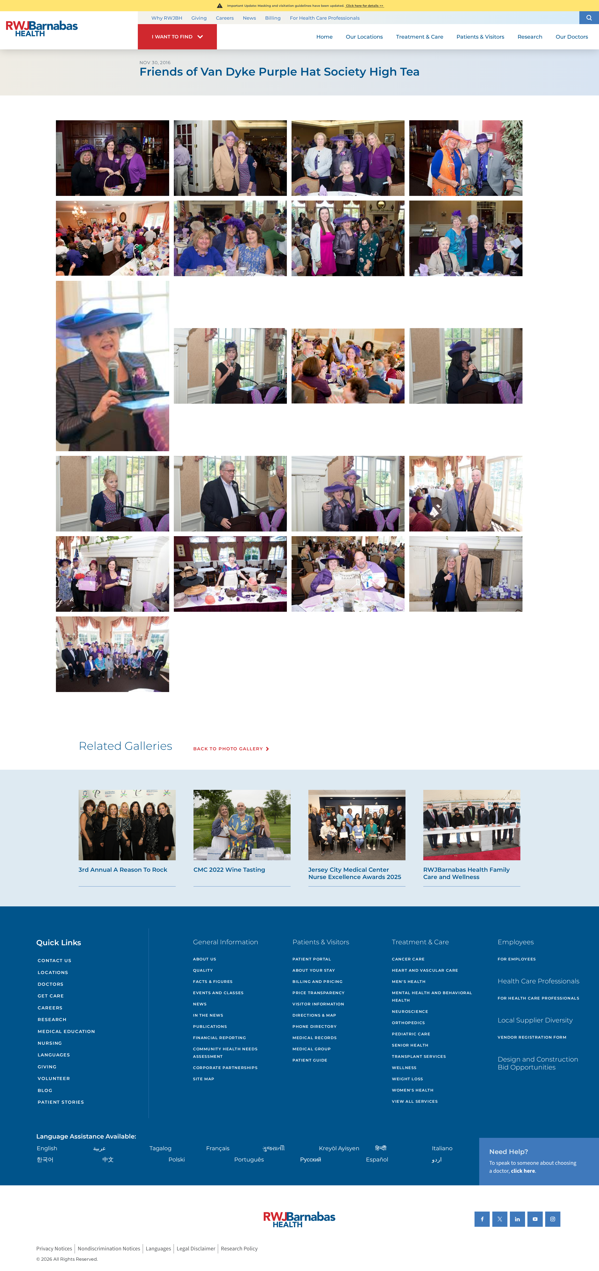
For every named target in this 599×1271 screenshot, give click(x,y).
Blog (45, 1090)
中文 (108, 1159)
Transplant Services (419, 1056)
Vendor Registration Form (532, 1037)
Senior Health (410, 1045)
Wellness (404, 1068)
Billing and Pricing (317, 981)
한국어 (45, 1159)
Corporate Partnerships (225, 1068)
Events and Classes (218, 993)
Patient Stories (61, 1102)
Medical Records (314, 1038)
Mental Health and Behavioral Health (432, 997)
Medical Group (311, 1049)
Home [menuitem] (324, 36)
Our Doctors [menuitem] (572, 36)
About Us (204, 959)
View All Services (415, 1101)
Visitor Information (318, 1004)
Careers (225, 18)
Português (249, 1159)
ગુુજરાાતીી (274, 1148)
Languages (54, 1055)
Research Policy (239, 1249)
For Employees (517, 959)
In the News (208, 1015)
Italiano (442, 1148)
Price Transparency (318, 993)
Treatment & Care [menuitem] (419, 36)
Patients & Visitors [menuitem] (480, 36)
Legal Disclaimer (196, 1249)
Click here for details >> (364, 5)
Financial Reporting (219, 1038)
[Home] (69, 30)
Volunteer (54, 1078)
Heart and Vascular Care (425, 970)
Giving (199, 18)
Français (218, 1148)
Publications (210, 1026)
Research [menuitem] (530, 36)
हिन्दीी (380, 1148)
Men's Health (409, 981)
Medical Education (66, 1031)
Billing (273, 18)
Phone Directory (314, 1026)
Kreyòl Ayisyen (339, 1148)
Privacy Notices (54, 1249)
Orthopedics (408, 1023)
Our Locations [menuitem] (364, 36)
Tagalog (161, 1148)
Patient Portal (311, 959)
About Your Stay (313, 970)
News (249, 18)
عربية (99, 1148)
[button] (589, 17)
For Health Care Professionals (325, 18)
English (47, 1148)
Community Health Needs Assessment (225, 1053)
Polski (176, 1159)
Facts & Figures (213, 981)
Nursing (50, 1043)
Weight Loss (407, 1079)
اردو (437, 1159)
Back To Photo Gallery (228, 748)
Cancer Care (408, 959)
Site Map (204, 1079)
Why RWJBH (166, 18)
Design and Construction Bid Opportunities (538, 1063)
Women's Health (413, 1090)
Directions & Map (314, 1015)
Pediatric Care (411, 1034)
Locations (53, 972)
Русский (310, 1159)
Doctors (51, 984)
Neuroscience (410, 1011)
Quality (203, 970)
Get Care (51, 996)
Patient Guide (310, 1060)
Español (377, 1159)
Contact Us (55, 960)
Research (52, 1019)
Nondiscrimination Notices (109, 1249)
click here (523, 1171)
